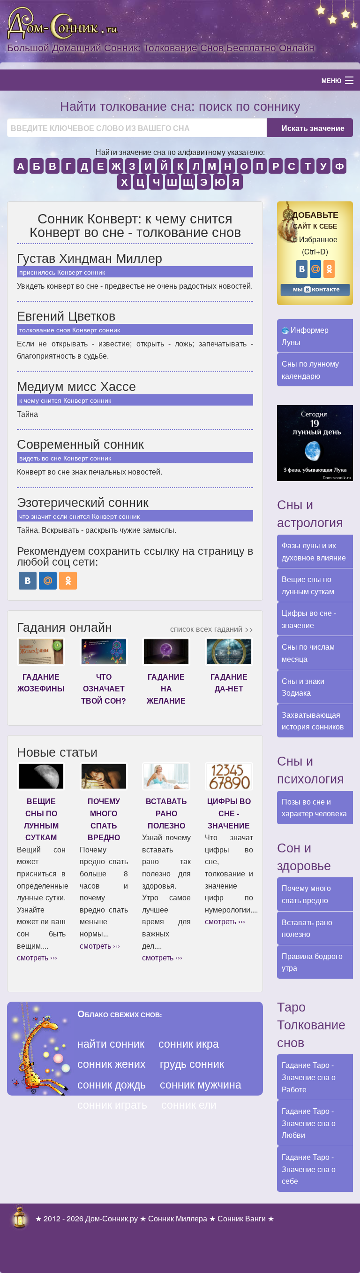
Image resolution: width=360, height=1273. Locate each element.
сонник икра (188, 1043)
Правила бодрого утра (312, 962)
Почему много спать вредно (306, 893)
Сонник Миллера (177, 1218)
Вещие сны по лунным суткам (308, 585)
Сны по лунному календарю (310, 369)
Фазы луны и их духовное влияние (314, 551)
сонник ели (189, 1104)
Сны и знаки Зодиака (303, 686)
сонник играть (112, 1104)
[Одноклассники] (68, 581)
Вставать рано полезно (307, 928)
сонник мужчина (200, 1084)
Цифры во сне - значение (309, 618)
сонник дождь (111, 1084)
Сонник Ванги (242, 1218)
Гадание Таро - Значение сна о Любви (309, 1122)
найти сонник (110, 1043)
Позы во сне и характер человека (314, 807)
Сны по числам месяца (308, 652)
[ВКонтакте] (28, 581)
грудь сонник (192, 1063)
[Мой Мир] (48, 581)
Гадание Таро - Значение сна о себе (309, 1168)
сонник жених (111, 1063)
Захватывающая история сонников (313, 720)
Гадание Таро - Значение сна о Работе (309, 1076)
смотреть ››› (37, 957)
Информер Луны (305, 335)
